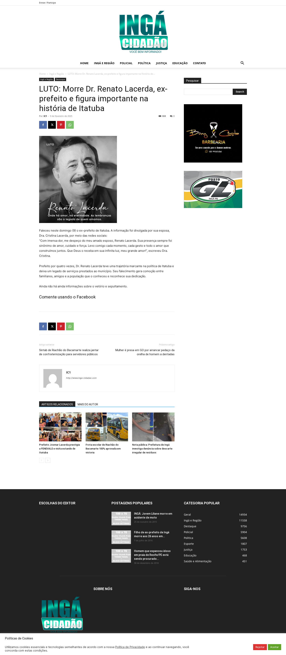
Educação (180, 63)
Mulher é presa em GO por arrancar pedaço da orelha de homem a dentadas (145, 352)
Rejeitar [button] (260, 647)
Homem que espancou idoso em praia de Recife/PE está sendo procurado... (152, 554)
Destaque (60, 79)
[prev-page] (41, 460)
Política (144, 63)
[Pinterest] (61, 125)
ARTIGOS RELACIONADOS (57, 404)
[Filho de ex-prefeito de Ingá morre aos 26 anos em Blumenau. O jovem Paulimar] (121, 537)
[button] (242, 63)
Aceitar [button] (274, 647)
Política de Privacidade (130, 647)
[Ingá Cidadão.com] (143, 32)
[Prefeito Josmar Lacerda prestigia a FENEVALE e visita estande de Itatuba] (60, 427)
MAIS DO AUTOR (88, 404)
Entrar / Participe (47, 2)
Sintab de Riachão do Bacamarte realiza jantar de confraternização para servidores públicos (69, 352)
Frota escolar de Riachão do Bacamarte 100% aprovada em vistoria (103, 448)
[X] (52, 125)
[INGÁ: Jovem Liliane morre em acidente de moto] (121, 518)
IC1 (45, 116)
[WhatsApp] (70, 125)
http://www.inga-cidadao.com (81, 378)
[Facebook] (43, 125)
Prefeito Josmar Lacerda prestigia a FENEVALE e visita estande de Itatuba (59, 448)
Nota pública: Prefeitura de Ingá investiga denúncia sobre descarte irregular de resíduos (152, 448)
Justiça (161, 63)
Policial (126, 63)
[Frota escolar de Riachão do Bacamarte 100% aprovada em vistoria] (107, 427)
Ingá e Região (104, 63)
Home (84, 63)
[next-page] (47, 460)
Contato (199, 63)
